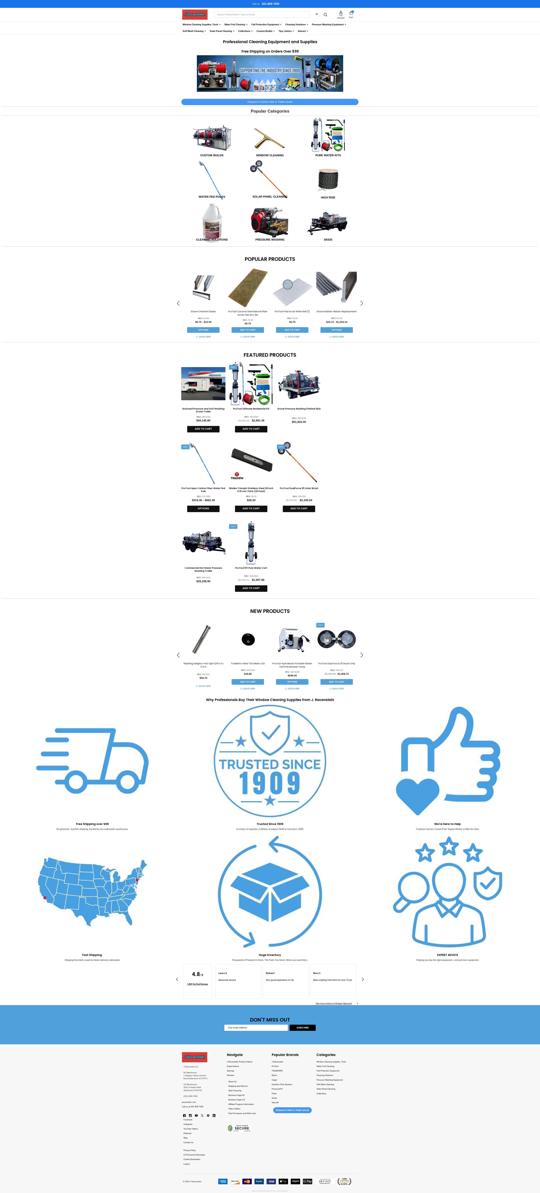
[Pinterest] (208, 1115)
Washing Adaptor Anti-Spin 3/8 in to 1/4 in (203, 665)
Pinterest (187, 1133)
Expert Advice (233, 1066)
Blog (185, 1138)
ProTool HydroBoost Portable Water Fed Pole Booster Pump (292, 665)
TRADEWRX (277, 1071)
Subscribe (303, 1027)
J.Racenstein (277, 1062)
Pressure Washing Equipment (329, 24)
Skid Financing (234, 1090)
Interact (303, 31)
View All (275, 1102)
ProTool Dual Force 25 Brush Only (336, 663)
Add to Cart (248, 330)
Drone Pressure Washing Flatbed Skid (298, 408)
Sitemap (230, 1071)
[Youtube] (196, 1115)
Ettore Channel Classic (203, 311)
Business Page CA (236, 1100)
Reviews (230, 1075)
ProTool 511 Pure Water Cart (251, 568)
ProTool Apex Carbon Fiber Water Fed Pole (203, 490)
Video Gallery (234, 1109)
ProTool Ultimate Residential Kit (251, 408)
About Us (232, 1081)
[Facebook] (184, 1115)
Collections (245, 31)
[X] (202, 1115)
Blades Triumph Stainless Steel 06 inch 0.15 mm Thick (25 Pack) (251, 490)
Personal (190, 1155)
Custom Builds (265, 31)
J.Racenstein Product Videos (239, 1062)
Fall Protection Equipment (266, 24)
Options (203, 330)
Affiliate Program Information (241, 1104)
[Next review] (363, 979)
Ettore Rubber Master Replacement (337, 311)
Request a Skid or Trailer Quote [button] (292, 1110)
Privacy (187, 1150)
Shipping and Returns (238, 1086)
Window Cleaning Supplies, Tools (202, 24)
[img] (197, 980)
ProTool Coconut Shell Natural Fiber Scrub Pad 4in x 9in (247, 313)
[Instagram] (190, 1115)
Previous (178, 303)
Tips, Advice (286, 31)
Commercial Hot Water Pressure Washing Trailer (203, 569)
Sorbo (274, 1098)
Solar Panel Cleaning (222, 31)
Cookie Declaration (192, 1159)
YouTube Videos (191, 1129)
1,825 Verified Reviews (197, 984)
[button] (270, 73)
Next (361, 303)
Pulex (274, 1093)
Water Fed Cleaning (236, 24)
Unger (274, 1080)
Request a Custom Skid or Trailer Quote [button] (270, 101)
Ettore (274, 1075)
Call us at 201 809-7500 (192, 1106)
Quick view (205, 336)
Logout (187, 1164)
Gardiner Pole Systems (282, 1084)
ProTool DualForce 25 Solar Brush (299, 488)
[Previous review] (177, 979)
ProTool (275, 1066)
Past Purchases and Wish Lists (242, 1113)
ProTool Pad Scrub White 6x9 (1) (292, 311)
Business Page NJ (236, 1095)
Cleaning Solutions (297, 24)
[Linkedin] (214, 1115)
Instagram (188, 1124)
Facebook (188, 1120)
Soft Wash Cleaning (194, 31)
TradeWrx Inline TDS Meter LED (248, 663)
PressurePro (277, 1089)
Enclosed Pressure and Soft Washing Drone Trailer (203, 410)
